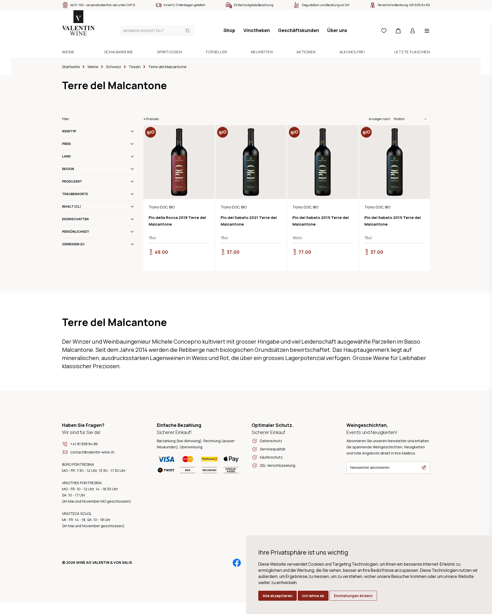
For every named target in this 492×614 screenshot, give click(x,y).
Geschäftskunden (298, 30)
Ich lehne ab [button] (313, 595)
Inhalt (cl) (71, 206)
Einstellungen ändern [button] (353, 595)
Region (68, 169)
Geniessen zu (73, 244)
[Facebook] (237, 563)
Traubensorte (75, 194)
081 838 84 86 (419, 5)
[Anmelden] (412, 31)
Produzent (72, 181)
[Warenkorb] (398, 31)
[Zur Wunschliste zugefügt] (206, 133)
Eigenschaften (75, 219)
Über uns (337, 30)
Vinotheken (256, 30)
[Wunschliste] (384, 31)
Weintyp (69, 131)
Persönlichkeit (75, 231)
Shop (229, 30)
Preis (66, 144)
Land (66, 156)
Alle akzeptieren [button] (277, 595)
